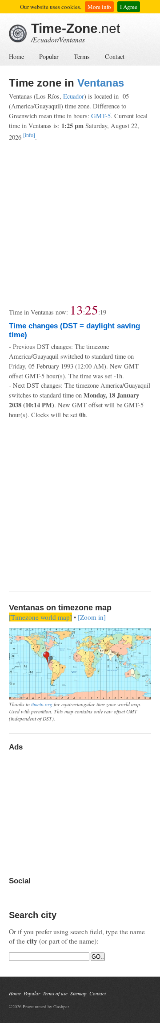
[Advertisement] (80, 222)
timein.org (41, 704)
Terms (82, 56)
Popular (49, 56)
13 (76, 309)
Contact (114, 56)
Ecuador (45, 39)
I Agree (128, 7)
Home (16, 56)
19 (103, 312)
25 (91, 309)
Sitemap (78, 993)
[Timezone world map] (40, 617)
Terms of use (55, 993)
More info (99, 7)
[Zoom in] (92, 617)
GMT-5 (101, 116)
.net (75, 28)
